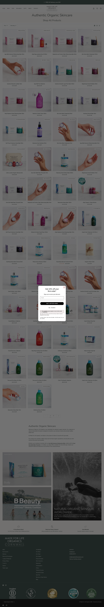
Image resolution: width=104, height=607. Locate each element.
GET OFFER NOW (52, 303)
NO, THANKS (52, 307)
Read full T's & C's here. (44, 314)
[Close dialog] (64, 287)
